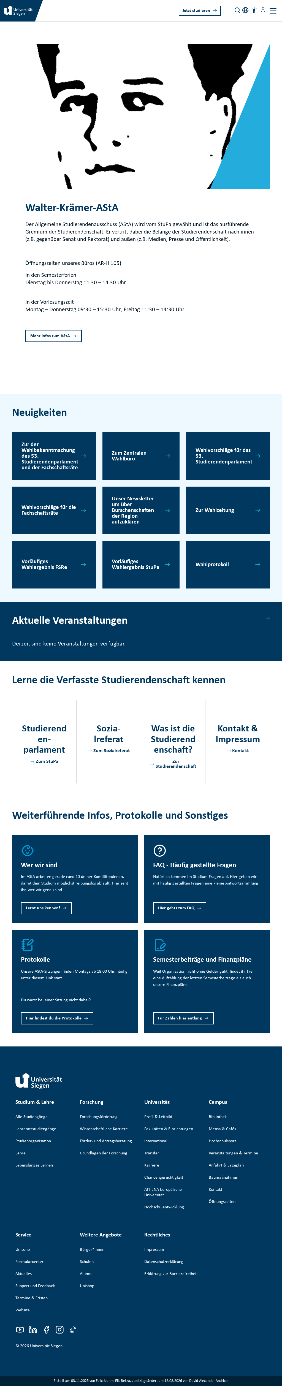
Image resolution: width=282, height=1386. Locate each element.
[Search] (237, 10)
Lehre (20, 1153)
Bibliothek (218, 1117)
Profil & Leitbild (158, 1117)
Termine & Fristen (31, 1298)
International (155, 1141)
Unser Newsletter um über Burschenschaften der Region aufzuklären (133, 510)
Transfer (151, 1153)
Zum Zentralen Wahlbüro (129, 456)
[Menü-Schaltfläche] (263, 10)
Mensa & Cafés (222, 1129)
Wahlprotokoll (212, 565)
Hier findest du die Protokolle (54, 1018)
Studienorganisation (33, 1141)
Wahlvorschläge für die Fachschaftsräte (48, 510)
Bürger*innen (92, 1249)
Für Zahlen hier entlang (180, 1018)
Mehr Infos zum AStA (50, 336)
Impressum (154, 1249)
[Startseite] (39, 1081)
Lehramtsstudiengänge (35, 1129)
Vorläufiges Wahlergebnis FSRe (44, 564)
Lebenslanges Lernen (34, 1165)
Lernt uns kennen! (43, 908)
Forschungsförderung (99, 1117)
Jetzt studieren (196, 11)
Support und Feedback (35, 1286)
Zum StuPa (47, 761)
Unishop (87, 1286)
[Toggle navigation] (273, 11)
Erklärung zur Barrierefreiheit (171, 1274)
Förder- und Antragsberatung (106, 1141)
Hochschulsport (222, 1141)
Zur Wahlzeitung (215, 510)
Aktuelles (23, 1274)
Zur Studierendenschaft (176, 764)
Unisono (22, 1249)
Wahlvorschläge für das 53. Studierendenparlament (224, 456)
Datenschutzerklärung (163, 1262)
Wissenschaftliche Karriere (104, 1129)
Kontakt (240, 750)
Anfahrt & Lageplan (226, 1165)
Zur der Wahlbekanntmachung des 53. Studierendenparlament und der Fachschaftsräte (49, 456)
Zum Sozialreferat (111, 750)
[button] (254, 10)
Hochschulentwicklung (164, 1207)
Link (49, 978)
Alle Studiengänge (31, 1117)
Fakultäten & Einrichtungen (168, 1129)
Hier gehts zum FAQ (176, 908)
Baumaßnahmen (223, 1177)
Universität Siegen (46, 1346)
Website (22, 1310)
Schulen (87, 1262)
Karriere (151, 1165)
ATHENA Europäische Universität (163, 1192)
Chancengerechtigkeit (163, 1177)
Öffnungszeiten (222, 1202)
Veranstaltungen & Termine (233, 1153)
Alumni (86, 1274)
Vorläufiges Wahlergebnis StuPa (135, 564)
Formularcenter (29, 1262)
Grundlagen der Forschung (103, 1153)
